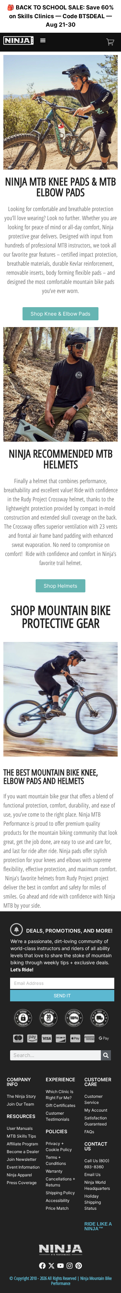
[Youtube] (60, 1265)
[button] (42, 40)
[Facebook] (42, 1265)
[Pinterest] (78, 1265)
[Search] (106, 1055)
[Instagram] (69, 1265)
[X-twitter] (51, 1265)
